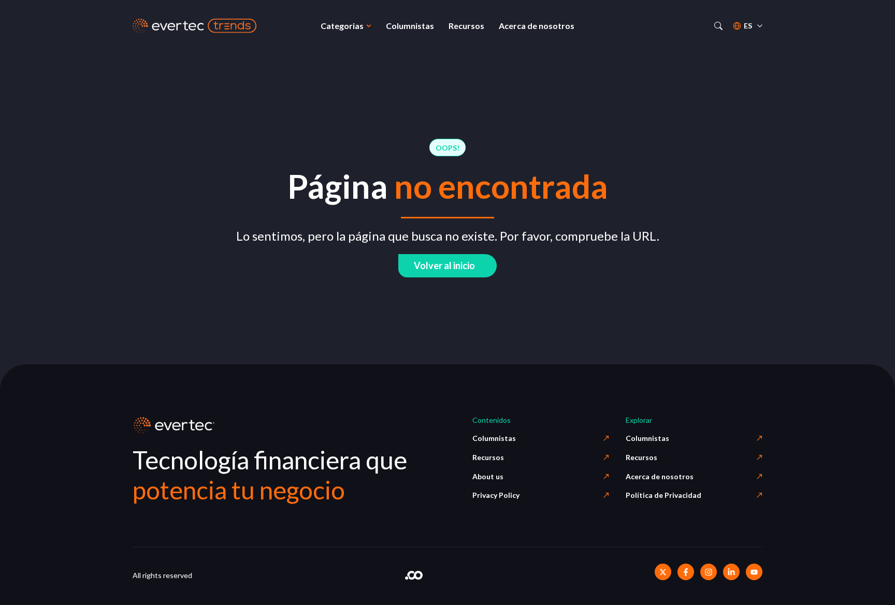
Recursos (488, 457)
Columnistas (494, 438)
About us (487, 476)
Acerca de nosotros (660, 476)
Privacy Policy (495, 495)
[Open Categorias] (368, 26)
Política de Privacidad (663, 495)
